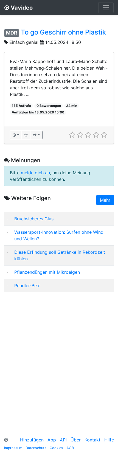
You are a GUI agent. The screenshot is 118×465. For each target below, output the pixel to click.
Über (76, 440)
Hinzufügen (32, 440)
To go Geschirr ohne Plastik (63, 32)
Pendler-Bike (27, 285)
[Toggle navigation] (106, 7)
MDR (11, 33)
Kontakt (92, 440)
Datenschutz (36, 448)
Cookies (56, 448)
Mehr (105, 200)
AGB (70, 448)
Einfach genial (23, 42)
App (51, 440)
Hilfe (109, 440)
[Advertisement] (59, 355)
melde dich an (35, 172)
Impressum (13, 448)
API (63, 440)
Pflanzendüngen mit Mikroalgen (47, 272)
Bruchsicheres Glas (34, 218)
